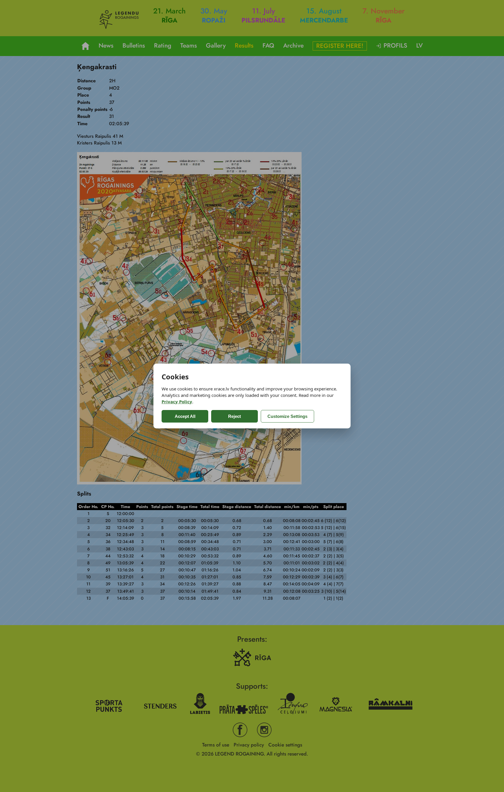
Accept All (185, 416)
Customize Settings (287, 416)
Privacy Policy (177, 401)
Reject (234, 416)
